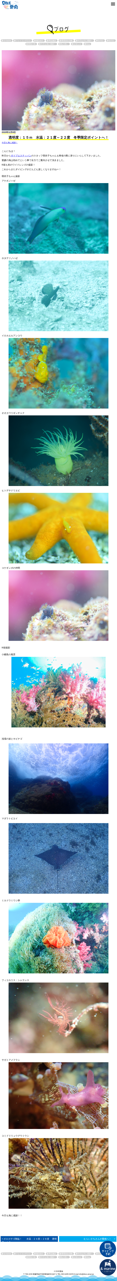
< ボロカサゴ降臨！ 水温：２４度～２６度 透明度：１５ (29, 1240)
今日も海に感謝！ (10, 142)
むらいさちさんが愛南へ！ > (99, 1239)
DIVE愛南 (10, 4)
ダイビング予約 (108, 1249)
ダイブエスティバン (21, 155)
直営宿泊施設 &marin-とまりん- (108, 1267)
